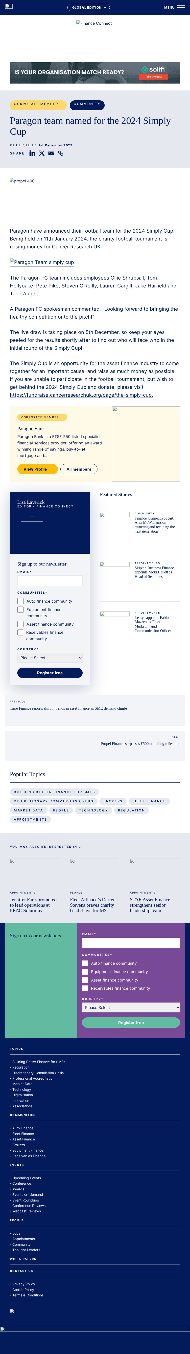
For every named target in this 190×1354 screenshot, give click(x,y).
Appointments (147, 563)
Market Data (28, 810)
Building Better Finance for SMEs (54, 792)
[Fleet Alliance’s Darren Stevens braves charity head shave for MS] (95, 872)
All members (79, 469)
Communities (23, 1115)
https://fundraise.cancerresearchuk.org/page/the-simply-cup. (81, 395)
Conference (21, 1183)
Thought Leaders (26, 1250)
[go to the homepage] (9, 7)
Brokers (113, 801)
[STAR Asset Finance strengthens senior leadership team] (155, 872)
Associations (22, 1106)
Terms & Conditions (28, 1295)
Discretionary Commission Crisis (54, 801)
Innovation (20, 1100)
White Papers (23, 1259)
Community (87, 104)
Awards (18, 1189)
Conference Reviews (29, 1205)
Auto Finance (22, 1128)
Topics (16, 1049)
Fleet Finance (149, 801)
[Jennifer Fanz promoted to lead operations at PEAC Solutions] (35, 872)
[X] (42, 153)
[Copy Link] (60, 153)
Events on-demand (27, 1194)
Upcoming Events (26, 1178)
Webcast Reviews (26, 1211)
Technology (93, 810)
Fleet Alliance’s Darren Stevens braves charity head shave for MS (93, 905)
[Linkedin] (32, 153)
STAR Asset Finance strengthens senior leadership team (150, 905)
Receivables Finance (29, 1156)
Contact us (21, 1271)
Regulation (131, 810)
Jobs (16, 1233)
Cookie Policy (23, 1290)
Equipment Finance (27, 1150)
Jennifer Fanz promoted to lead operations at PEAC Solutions (33, 905)
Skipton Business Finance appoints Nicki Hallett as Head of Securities (154, 572)
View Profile (35, 469)
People (61, 810)
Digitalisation (22, 1095)
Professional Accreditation (33, 1078)
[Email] (51, 153)
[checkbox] (50, 620)
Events (17, 1165)
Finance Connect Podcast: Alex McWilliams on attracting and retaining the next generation (155, 524)
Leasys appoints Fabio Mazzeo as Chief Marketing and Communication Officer (153, 624)
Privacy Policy (23, 1284)
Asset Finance (23, 1139)
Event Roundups (25, 1200)
